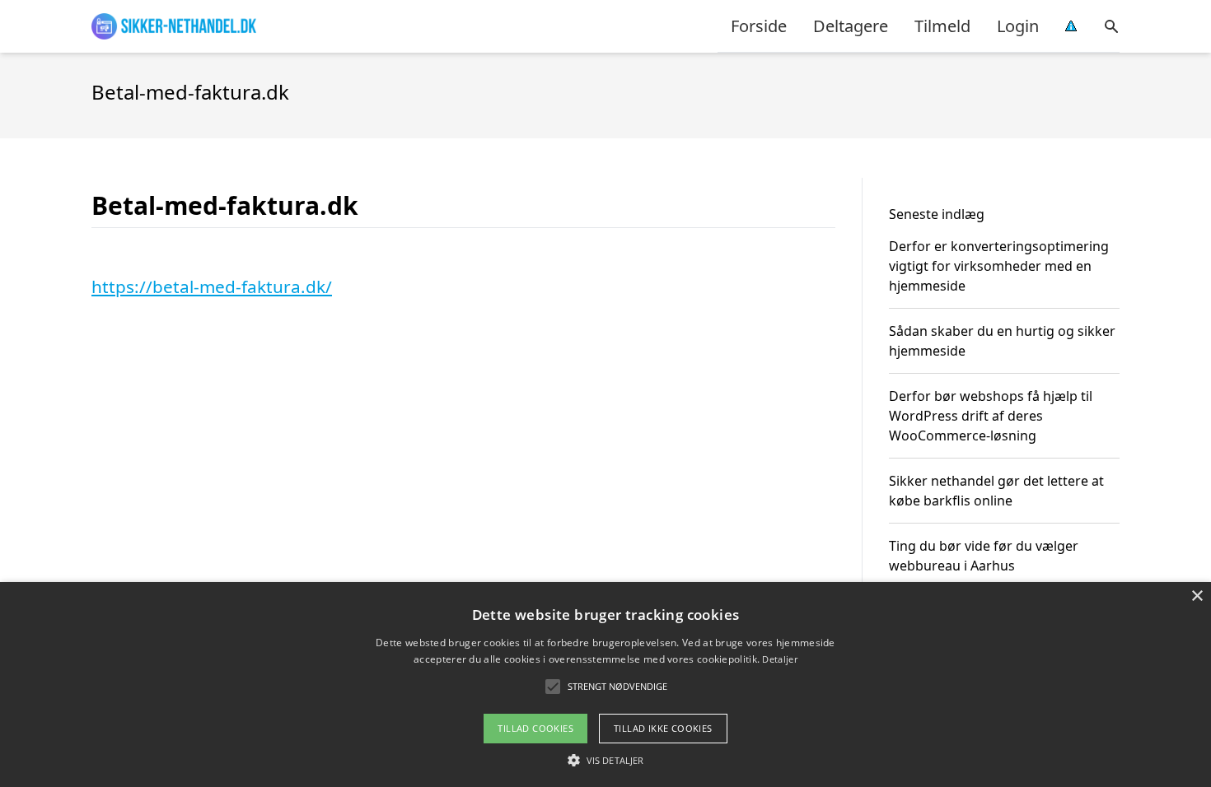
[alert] (605, 684)
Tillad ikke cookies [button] (663, 728)
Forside (759, 26)
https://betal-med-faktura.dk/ (211, 286)
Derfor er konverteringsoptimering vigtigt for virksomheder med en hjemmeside (999, 266)
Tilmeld (942, 26)
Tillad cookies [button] (535, 728)
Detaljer (779, 659)
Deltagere (850, 26)
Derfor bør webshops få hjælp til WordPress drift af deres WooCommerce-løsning (990, 416)
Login (1018, 26)
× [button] (1196, 596)
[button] (605, 760)
